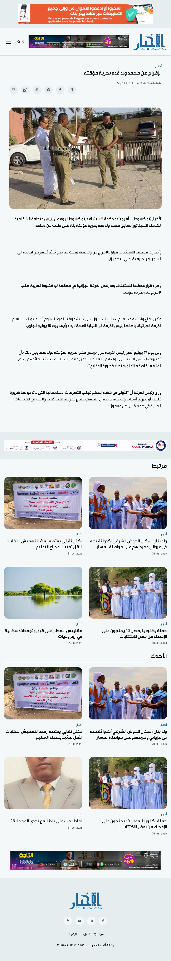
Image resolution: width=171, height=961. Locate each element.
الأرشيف (72, 934)
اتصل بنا (85, 934)
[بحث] (18, 41)
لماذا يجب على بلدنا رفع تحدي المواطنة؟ (46, 821)
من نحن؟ (98, 934)
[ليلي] (23, 42)
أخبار (159, 66)
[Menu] (8, 41)
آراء (80, 814)
